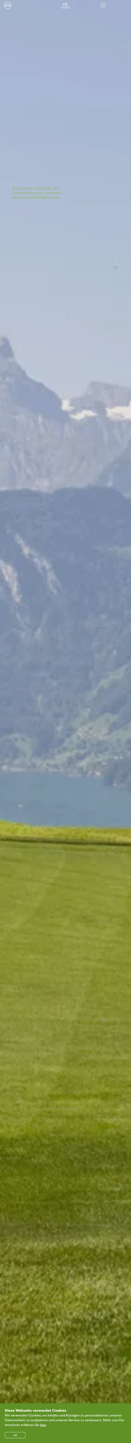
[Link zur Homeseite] (65, 5)
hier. (43, 1425)
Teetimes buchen (8, 5)
